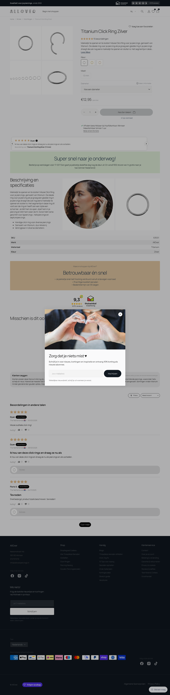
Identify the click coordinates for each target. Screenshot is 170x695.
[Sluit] (120, 314)
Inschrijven (112, 373)
